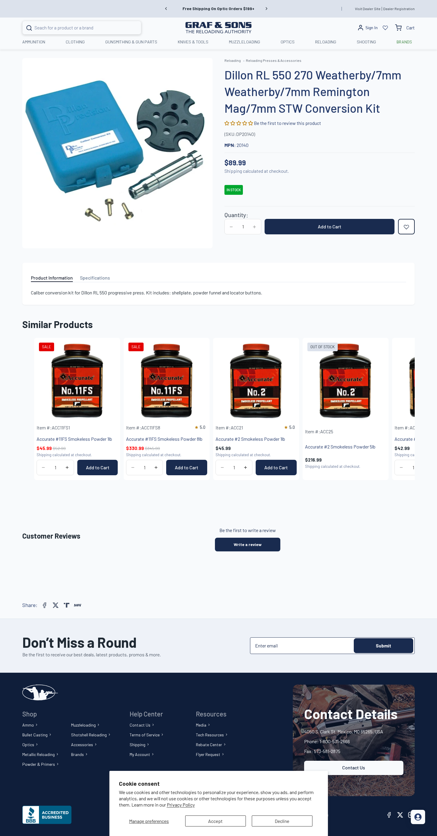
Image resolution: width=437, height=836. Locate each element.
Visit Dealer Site (368, 9)
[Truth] (66, 605)
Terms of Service (145, 734)
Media (201, 724)
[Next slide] (266, 8)
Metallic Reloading (38, 754)
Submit (383, 645)
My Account (140, 754)
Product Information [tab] (52, 277)
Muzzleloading (83, 724)
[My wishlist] (385, 27)
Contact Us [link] (353, 767)
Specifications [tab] (95, 277)
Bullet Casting (35, 734)
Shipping (137, 744)
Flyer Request (208, 754)
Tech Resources (210, 734)
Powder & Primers (38, 764)
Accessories (82, 744)
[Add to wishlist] (406, 227)
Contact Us (140, 724)
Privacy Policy (181, 804)
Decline (282, 821)
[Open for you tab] (418, 817)
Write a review (248, 544)
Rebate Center (209, 744)
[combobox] (74, 28)
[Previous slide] (166, 8)
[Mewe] (77, 605)
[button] (239, 123)
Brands (77, 754)
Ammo (28, 724)
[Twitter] (55, 605)
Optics (28, 744)
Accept (215, 821)
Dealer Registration (399, 9)
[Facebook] (44, 605)
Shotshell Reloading (89, 734)
